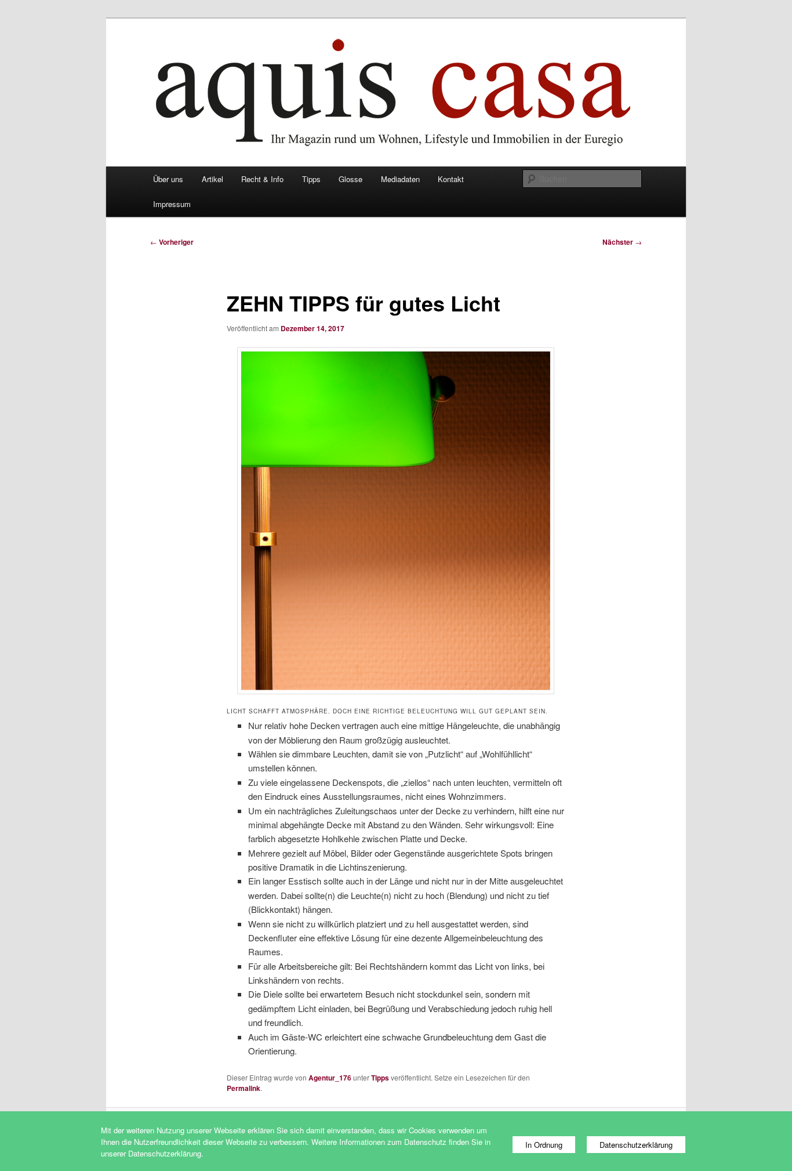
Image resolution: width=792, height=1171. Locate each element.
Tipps (311, 178)
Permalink (243, 1088)
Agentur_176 (329, 1077)
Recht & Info (262, 178)
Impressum (172, 203)
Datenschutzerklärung (636, 1144)
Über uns (168, 178)
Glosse (350, 178)
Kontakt (451, 178)
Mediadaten (400, 178)
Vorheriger (172, 242)
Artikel (212, 178)
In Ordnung (543, 1144)
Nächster (622, 242)
